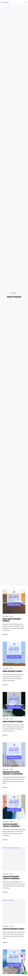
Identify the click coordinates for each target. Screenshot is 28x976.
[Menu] (25, 2)
